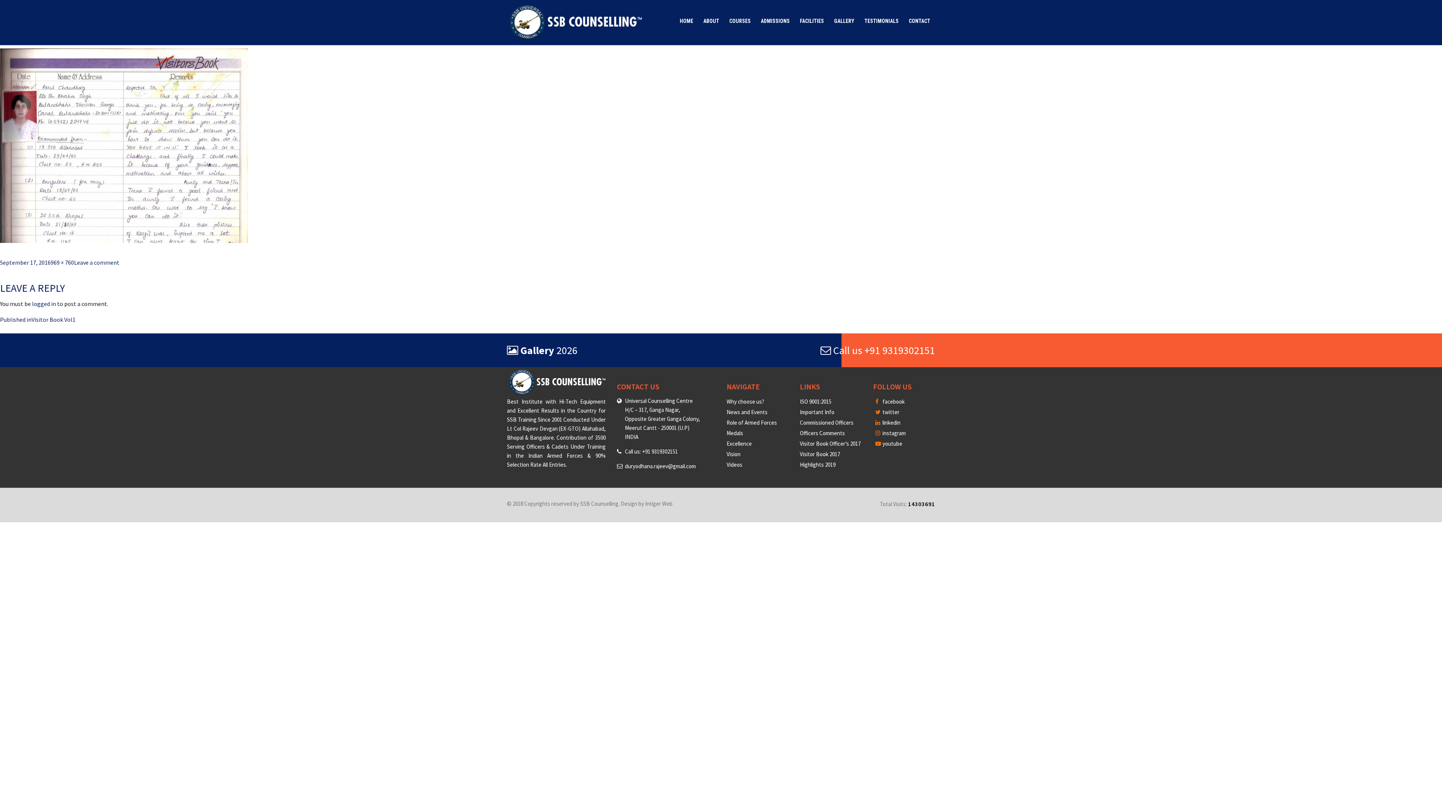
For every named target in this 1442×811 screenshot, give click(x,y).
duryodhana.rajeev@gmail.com (660, 466)
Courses (740, 21)
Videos (734, 464)
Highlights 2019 (818, 464)
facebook (893, 401)
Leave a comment (96, 262)
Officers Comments (822, 433)
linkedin (890, 422)
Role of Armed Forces (752, 422)
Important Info (817, 412)
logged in (44, 304)
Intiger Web (659, 503)
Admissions (775, 21)
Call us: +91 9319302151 (651, 451)
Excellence (739, 443)
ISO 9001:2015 (815, 401)
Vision (734, 454)
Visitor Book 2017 (820, 454)
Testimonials (881, 21)
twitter (890, 412)
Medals (735, 433)
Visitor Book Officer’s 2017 (830, 443)
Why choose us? (745, 401)
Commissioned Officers (827, 422)
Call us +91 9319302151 (883, 350)
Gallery (844, 21)
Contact (919, 21)
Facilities (812, 21)
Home (686, 21)
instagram (893, 433)
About (711, 21)
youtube (891, 443)
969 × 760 (62, 262)
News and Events (747, 412)
